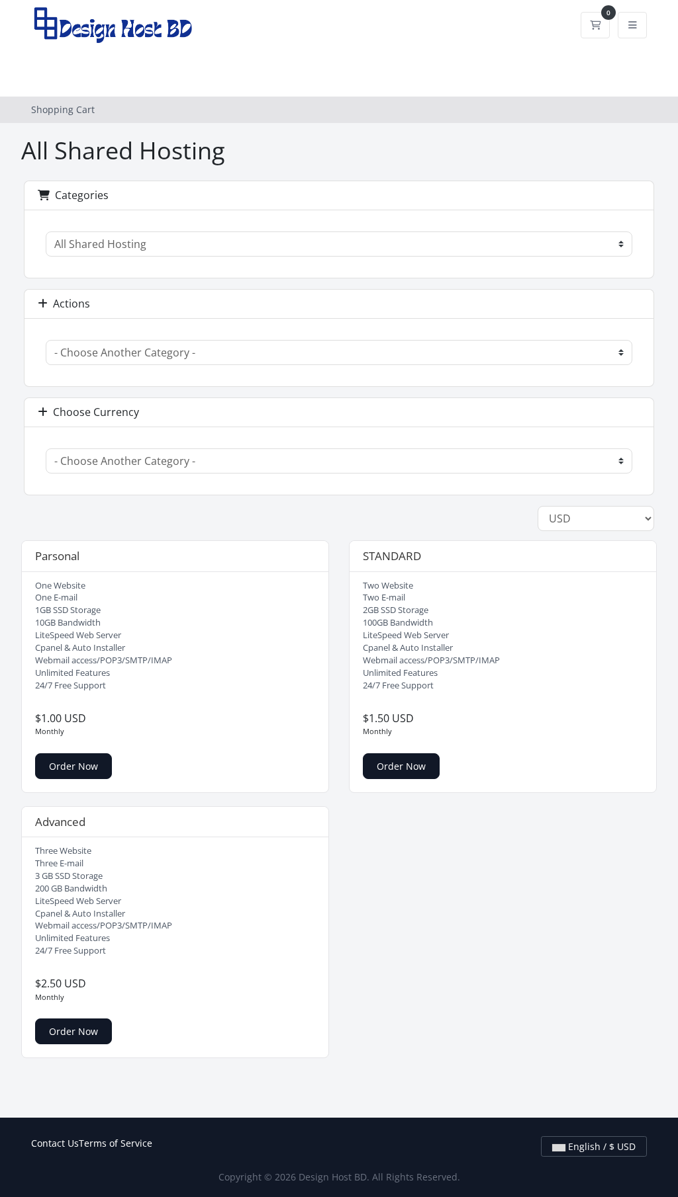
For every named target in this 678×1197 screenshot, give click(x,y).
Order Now (73, 766)
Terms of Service (115, 1143)
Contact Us (55, 1143)
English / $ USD (600, 1146)
